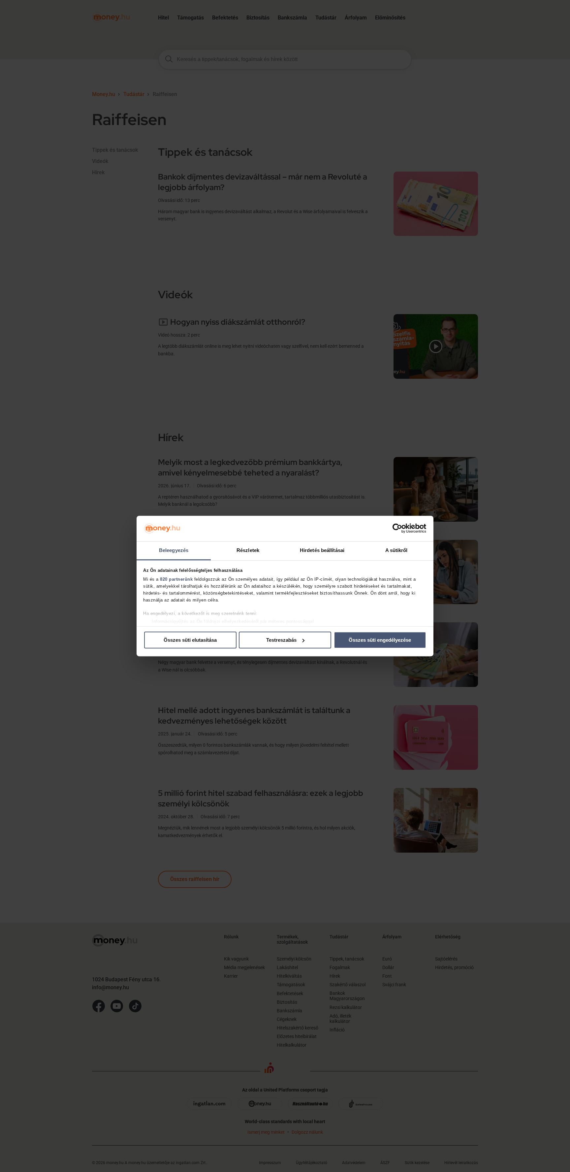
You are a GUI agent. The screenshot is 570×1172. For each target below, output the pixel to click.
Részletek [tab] (248, 550)
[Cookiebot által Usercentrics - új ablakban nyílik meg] (397, 529)
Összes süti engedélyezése (380, 640)
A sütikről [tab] (396, 550)
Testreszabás (281, 640)
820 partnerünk (176, 579)
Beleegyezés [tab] (173, 550)
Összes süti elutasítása (190, 640)
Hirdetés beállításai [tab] (322, 550)
